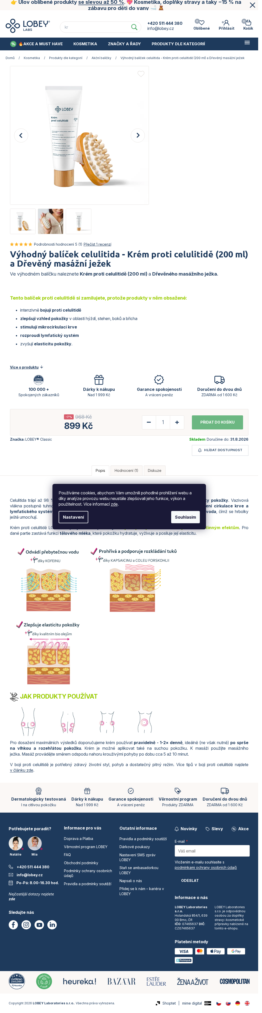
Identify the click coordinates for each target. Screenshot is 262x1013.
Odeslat (190, 880)
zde (114, 504)
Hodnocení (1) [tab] (126, 470)
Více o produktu (24, 367)
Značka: (31, 439)
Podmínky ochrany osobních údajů (216, 15)
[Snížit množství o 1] (149, 422)
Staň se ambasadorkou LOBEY (138, 870)
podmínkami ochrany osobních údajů (206, 867)
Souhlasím (185, 517)
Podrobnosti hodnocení (54, 244)
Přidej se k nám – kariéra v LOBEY (141, 891)
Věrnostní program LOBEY (78, 15)
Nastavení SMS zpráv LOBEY (137, 857)
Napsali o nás (130, 881)
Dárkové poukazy (134, 847)
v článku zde (21, 770)
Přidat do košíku (217, 422)
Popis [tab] (100, 470)
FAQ (118, 15)
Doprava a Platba (25, 15)
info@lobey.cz (30, 875)
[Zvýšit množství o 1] (177, 422)
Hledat (134, 27)
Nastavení (73, 517)
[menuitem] (36, 44)
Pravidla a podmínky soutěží (87, 884)
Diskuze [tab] (154, 470)
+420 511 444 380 (33, 867)
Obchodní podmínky (153, 15)
